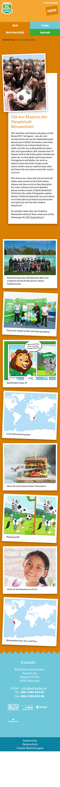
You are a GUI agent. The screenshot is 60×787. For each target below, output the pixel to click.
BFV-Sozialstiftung (34, 217)
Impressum (30, 740)
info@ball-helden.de (34, 688)
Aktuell (15, 25)
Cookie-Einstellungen (30, 748)
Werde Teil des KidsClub (15, 32)
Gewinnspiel (45, 32)
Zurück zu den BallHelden (51, 3)
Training (45, 25)
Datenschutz (30, 744)
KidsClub (52, 10)
